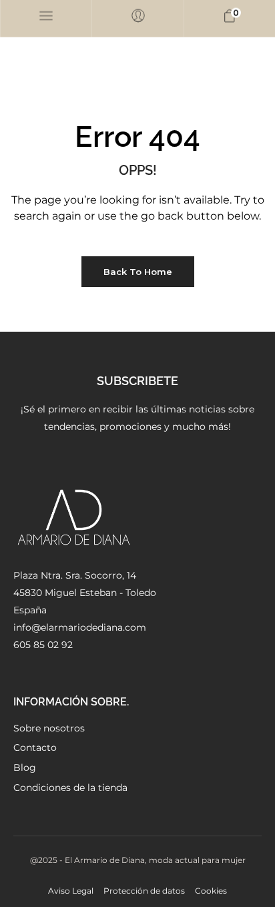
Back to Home (137, 271)
